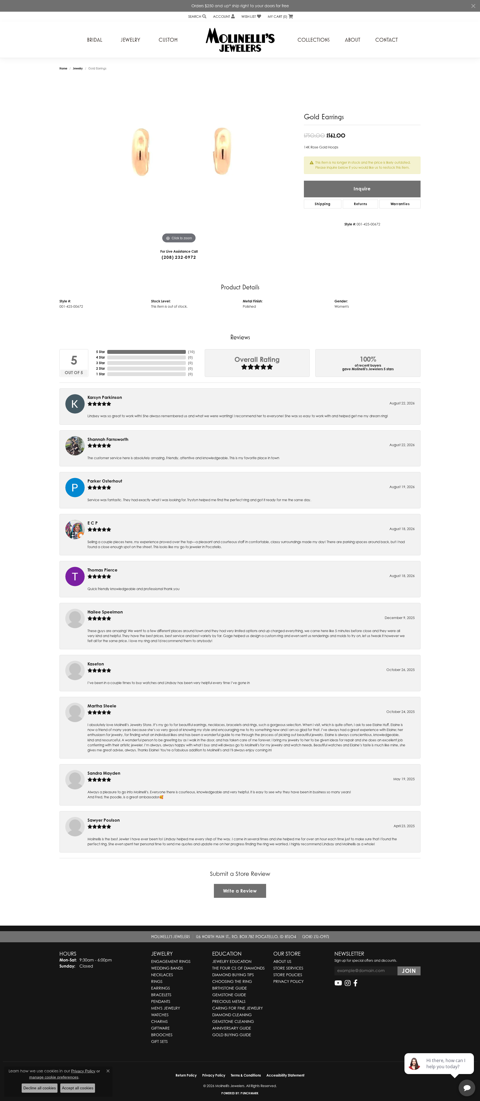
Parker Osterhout (105, 481)
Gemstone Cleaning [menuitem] (233, 1021)
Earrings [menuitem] (160, 988)
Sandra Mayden (104, 773)
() (191, 352)
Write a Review (240, 891)
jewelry (78, 68)
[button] (196, 16)
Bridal (94, 40)
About (352, 40)
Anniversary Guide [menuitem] (231, 1028)
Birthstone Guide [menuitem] (229, 988)
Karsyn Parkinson (105, 397)
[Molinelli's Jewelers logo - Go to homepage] (240, 40)
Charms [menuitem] (159, 1021)
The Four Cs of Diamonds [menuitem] (238, 968)
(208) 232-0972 (179, 257)
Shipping (322, 204)
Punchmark (249, 1093)
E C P (93, 523)
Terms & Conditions (246, 1075)
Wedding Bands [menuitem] (167, 968)
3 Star (100, 363)
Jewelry (130, 40)
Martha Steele (102, 706)
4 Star (100, 357)
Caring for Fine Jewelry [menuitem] (237, 1008)
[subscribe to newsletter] (409, 970)
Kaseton (96, 664)
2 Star (100, 368)
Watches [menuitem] (160, 1014)
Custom (168, 40)
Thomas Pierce (103, 570)
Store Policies (287, 974)
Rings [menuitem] (156, 981)
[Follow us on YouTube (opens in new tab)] (338, 983)
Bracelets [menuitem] (161, 994)
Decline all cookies (39, 1088)
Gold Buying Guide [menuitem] (231, 1034)
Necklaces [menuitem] (162, 974)
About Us (282, 961)
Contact (386, 40)
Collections (314, 40)
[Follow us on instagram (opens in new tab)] (348, 983)
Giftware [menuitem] (160, 1028)
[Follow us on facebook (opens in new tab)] (355, 983)
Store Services (288, 968)
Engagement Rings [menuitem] (171, 961)
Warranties (400, 204)
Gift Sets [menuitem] (159, 1041)
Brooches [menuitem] (161, 1034)
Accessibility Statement (285, 1075)
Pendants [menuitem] (160, 1001)
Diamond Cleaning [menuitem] (232, 1014)
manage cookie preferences (53, 1077)
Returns (360, 204)
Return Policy (186, 1075)
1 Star (100, 374)
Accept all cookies (77, 1088)
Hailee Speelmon (105, 612)
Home (63, 68)
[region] (179, 161)
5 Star (100, 352)
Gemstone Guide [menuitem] (229, 994)
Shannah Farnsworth (108, 439)
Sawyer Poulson (104, 820)
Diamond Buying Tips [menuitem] (233, 974)
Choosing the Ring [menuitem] (232, 981)
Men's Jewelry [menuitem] (165, 1008)
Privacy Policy (288, 981)
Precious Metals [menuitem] (229, 1001)
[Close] (473, 6)
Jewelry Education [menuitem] (231, 961)
